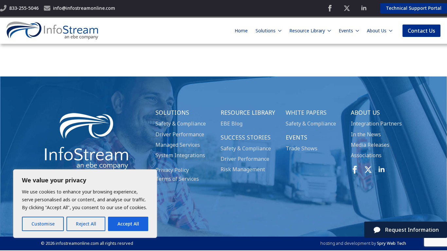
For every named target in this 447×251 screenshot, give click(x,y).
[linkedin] (363, 8)
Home (241, 30)
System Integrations (180, 155)
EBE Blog (231, 123)
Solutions (266, 30)
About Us (376, 30)
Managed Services (177, 144)
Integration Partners (376, 123)
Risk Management (243, 169)
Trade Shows (301, 148)
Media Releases (370, 144)
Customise (43, 224)
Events (346, 30)
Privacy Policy (172, 170)
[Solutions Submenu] (280, 31)
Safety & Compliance (180, 123)
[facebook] (329, 8)
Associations (366, 155)
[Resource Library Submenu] (329, 31)
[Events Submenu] (357, 31)
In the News (366, 134)
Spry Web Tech (391, 243)
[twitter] (346, 8)
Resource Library (307, 30)
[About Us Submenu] (390, 31)
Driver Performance (179, 134)
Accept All (128, 224)
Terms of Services (177, 178)
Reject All (86, 224)
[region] (85, 203)
